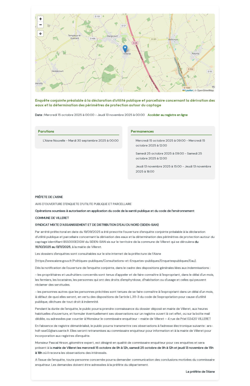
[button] (125, 49)
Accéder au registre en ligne (168, 115)
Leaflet (189, 90)
